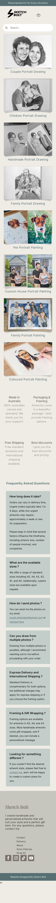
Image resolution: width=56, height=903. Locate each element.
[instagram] (16, 858)
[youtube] (31, 858)
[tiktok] (23, 858)
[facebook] (8, 858)
